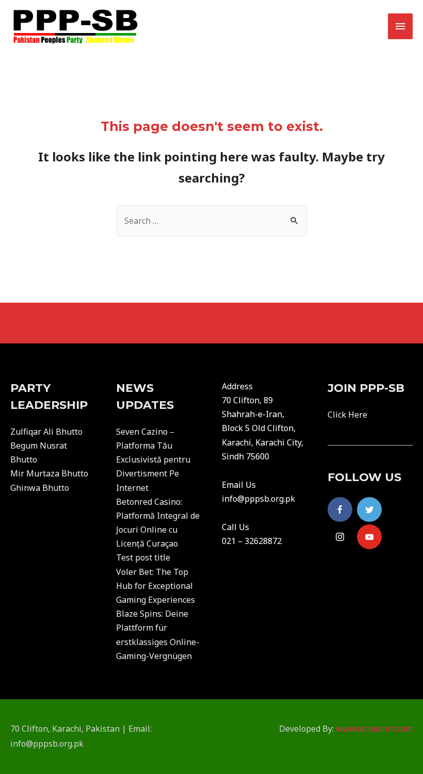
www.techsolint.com (374, 728)
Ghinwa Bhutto (39, 487)
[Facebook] (340, 509)
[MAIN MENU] (400, 26)
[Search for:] (211, 220)
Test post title (143, 557)
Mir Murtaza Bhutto (49, 473)
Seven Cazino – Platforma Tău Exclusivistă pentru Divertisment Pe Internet (153, 459)
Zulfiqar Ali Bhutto (46, 431)
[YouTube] (369, 536)
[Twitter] (369, 509)
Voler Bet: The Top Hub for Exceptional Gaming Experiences (155, 585)
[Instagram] (340, 536)
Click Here (347, 414)
